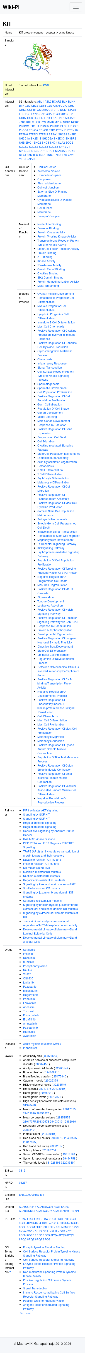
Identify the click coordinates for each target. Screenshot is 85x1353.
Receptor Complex (49, 216)
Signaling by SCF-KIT (36, 814)
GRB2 (69, 114)
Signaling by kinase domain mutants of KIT (49, 884)
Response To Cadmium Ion (54, 626)
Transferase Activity (49, 265)
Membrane (44, 212)
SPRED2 (24, 150)
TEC (35, 155)
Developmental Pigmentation (55, 634)
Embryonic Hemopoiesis (52, 519)
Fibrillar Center (46, 167)
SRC (34, 150)
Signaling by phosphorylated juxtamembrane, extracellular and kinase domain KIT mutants (51, 907)
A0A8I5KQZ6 (45, 1206)
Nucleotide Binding (49, 224)
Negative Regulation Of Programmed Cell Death (52, 579)
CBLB (34, 105)
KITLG (30, 122)
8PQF (38, 1239)
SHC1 (29, 142)
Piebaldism (30, 1048)
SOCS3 (33, 146)
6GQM (31, 1227)
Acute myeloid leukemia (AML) (42, 1044)
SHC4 (53, 142)
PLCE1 (64, 126)
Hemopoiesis (45, 466)
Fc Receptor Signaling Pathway (56, 544)
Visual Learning (47, 416)
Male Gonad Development (53, 421)
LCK (37, 122)
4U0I (60, 1223)
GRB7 (23, 118)
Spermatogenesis (48, 384)
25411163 (69, 1154)
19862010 (69, 1121)
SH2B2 (62, 134)
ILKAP (54, 118)
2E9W (44, 1219)
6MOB (67, 1227)
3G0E (73, 1219)
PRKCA (33, 130)
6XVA (22, 1231)
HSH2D (38, 118)
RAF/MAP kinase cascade (39, 839)
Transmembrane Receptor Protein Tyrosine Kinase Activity (58, 242)
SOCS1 (70, 142)
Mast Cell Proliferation (51, 724)
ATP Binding (45, 257)
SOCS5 (43, 146)
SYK (29, 155)
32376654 (50, 1056)
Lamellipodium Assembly (52, 458)
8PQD (23, 1239)
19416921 (51, 1072)
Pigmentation (45, 597)
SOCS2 (23, 146)
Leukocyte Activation (50, 605)
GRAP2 (50, 114)
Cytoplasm (44, 179)
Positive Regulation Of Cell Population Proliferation (53, 398)
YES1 (22, 159)
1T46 (37, 1219)
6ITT (46, 1227)
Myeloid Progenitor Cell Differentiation (51, 308)
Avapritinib (29, 1036)
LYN (43, 122)
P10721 (74, 1211)
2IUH (60, 1219)
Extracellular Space (49, 175)
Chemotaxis (44, 359)
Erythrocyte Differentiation (53, 478)
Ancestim (28, 1007)
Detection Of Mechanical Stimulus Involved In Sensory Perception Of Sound (58, 671)
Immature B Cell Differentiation (56, 322)
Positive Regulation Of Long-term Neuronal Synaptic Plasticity (57, 640)
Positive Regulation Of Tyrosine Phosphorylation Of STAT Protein (57, 570)
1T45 (30, 1219)
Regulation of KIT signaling (39, 822)
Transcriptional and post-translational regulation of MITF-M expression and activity (50, 923)
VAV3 (71, 155)
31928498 (29, 1105)
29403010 (58, 1088)
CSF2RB (54, 109)
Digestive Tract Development (55, 646)
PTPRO (33, 134)
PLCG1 (74, 126)
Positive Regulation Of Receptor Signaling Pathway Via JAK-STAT (57, 620)
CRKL (23, 109)
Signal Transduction (49, 367)
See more (25, 1313)
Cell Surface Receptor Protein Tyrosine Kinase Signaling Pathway (55, 375)
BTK (21, 105)
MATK (50, 122)
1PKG (22, 1219)
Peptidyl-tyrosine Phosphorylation (44, 1300)
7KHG (38, 1231)
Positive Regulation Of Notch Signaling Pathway (55, 611)
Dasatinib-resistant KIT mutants (42, 859)
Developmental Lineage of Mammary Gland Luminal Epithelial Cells (50, 931)
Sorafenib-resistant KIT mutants (42, 900)
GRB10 (60, 114)
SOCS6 (53, 146)
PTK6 (52, 130)
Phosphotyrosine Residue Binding (44, 1247)
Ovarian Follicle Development (55, 293)
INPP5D (64, 118)
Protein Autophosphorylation (55, 630)
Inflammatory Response (52, 363)
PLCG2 (23, 130)
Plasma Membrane (49, 183)
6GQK (75, 1223)
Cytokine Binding (47, 273)
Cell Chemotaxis (47, 716)
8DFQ (38, 1235)
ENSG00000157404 (31, 1194)
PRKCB (43, 130)
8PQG (46, 1239)
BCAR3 (56, 101)
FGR (28, 114)
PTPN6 (23, 134)
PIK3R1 (34, 126)
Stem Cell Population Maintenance (58, 453)
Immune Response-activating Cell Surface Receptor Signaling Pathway (49, 1294)
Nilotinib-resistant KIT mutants (41, 876)
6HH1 (39, 1227)
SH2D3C (59, 138)
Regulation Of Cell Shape (53, 408)
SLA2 (61, 142)
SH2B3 (72, 134)
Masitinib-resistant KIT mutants (42, 872)
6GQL (22, 1227)
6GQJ (66, 1223)
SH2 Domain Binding (50, 277)
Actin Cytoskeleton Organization (57, 462)
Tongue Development (50, 601)
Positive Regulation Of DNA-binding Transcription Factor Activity (54, 683)
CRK (71, 105)
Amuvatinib (30, 1023)
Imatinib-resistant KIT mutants (41, 863)
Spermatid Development (52, 388)
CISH (56, 105)
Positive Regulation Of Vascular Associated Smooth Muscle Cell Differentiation (56, 790)
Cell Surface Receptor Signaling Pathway (48, 1259)
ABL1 (40, 101)
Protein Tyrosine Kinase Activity (56, 236)
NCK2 (75, 122)
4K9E (45, 1223)
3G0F (22, 1223)
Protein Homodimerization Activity (58, 281)
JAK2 (73, 118)
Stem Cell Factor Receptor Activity (58, 248)
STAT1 (50, 150)
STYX (22, 155)
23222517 (56, 1146)
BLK (64, 101)
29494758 (69, 1158)
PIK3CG (24, 126)
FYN (34, 114)
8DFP (30, 1235)
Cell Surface (45, 208)
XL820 (27, 974)
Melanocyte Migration (50, 736)
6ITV (52, 1227)
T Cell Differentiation (50, 474)
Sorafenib (29, 949)
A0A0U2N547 (27, 1206)
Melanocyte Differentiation (53, 482)
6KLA (59, 1227)
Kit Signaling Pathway (50, 548)
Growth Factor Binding (51, 269)
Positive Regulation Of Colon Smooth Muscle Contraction (55, 767)
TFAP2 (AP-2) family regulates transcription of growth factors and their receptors (51, 853)
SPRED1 (64, 146)
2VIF (66, 1219)
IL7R (47, 118)
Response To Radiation (51, 425)
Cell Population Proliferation (54, 392)
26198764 (49, 1150)
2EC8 (52, 1219)
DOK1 (64, 109)
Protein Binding (46, 253)
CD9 (50, 105)
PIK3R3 (55, 126)
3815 (22, 1170)
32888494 (29, 1129)
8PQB (62, 1235)
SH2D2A (47, 138)
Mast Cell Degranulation (52, 585)
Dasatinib (29, 958)
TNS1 (42, 155)
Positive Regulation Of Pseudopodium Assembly (53, 497)
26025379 (51, 1080)
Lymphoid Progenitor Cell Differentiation (53, 316)
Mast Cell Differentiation (52, 720)
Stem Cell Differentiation (52, 650)
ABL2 (48, 101)
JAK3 (22, 122)
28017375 (45, 1088)
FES (21, 114)
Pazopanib (29, 986)
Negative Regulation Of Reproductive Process (51, 800)
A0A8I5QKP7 (44, 1211)
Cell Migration (46, 441)
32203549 (62, 1068)
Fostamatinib (31, 1015)
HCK (30, 118)
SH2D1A (24, 138)
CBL (27, 105)
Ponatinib (29, 999)
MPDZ (58, 122)
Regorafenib (31, 995)
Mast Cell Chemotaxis (50, 326)
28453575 (42, 1113)
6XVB (30, 1231)
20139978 (42, 1121)
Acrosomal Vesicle (48, 171)
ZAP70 (31, 159)
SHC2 (37, 142)
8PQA (54, 1235)
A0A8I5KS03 (62, 1206)
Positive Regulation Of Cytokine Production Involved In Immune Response (56, 334)
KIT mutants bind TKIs (36, 868)
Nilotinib (28, 970)
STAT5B (70, 150)
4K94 (37, 1223)
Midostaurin (30, 990)
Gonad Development (50, 412)
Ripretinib (29, 1031)
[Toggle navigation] (76, 6)
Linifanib (28, 982)
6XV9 (75, 1227)
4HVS (30, 1223)
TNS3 (57, 155)
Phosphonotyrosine (35, 966)
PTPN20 (72, 130)
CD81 (42, 105)
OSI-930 (28, 978)
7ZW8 (61, 1231)
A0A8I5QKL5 (27, 1211)
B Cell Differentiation (50, 470)
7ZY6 (69, 1231)
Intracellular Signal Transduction (57, 531)
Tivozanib (29, 1011)
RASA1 (53, 134)
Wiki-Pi (11, 7)
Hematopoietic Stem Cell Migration (58, 535)
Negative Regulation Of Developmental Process (52, 693)
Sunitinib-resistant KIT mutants (42, 888)
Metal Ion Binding (48, 285)
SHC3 (45, 142)
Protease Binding (48, 228)
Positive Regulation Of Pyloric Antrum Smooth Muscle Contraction (55, 749)
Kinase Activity (46, 261)
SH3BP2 (71, 138)
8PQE (30, 1239)
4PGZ (52, 1223)
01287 (23, 1182)
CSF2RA (42, 109)
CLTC (64, 105)
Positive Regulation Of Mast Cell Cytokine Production (57, 505)
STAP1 (41, 150)
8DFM (23, 1235)
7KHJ (45, 1231)
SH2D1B (36, 138)
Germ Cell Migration (49, 404)
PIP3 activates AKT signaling (40, 810)
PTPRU (43, 134)
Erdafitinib (29, 1019)
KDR (46, 85)
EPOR (72, 109)
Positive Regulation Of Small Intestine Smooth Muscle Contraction (55, 778)
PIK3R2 (44, 126)
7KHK (53, 1231)
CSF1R (31, 109)
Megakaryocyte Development (55, 540)
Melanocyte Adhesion (50, 741)
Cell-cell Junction (48, 187)
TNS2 (49, 155)
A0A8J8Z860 (61, 1211)
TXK (64, 155)
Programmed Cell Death (52, 437)
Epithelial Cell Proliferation (53, 654)
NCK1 (66, 122)
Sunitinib (28, 962)
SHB (22, 142)
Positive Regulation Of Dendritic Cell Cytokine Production (57, 345)
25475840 (59, 1076)
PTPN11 (61, 130)
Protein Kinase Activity (51, 232)
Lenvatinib (29, 1003)
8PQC (70, 1235)
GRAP (41, 114)
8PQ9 (46, 1235)
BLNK (71, 101)
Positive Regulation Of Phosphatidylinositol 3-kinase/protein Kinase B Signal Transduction (56, 706)
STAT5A (60, 150)
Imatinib (28, 953)
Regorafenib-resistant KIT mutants (44, 880)
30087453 (42, 1064)
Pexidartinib (30, 1027)
